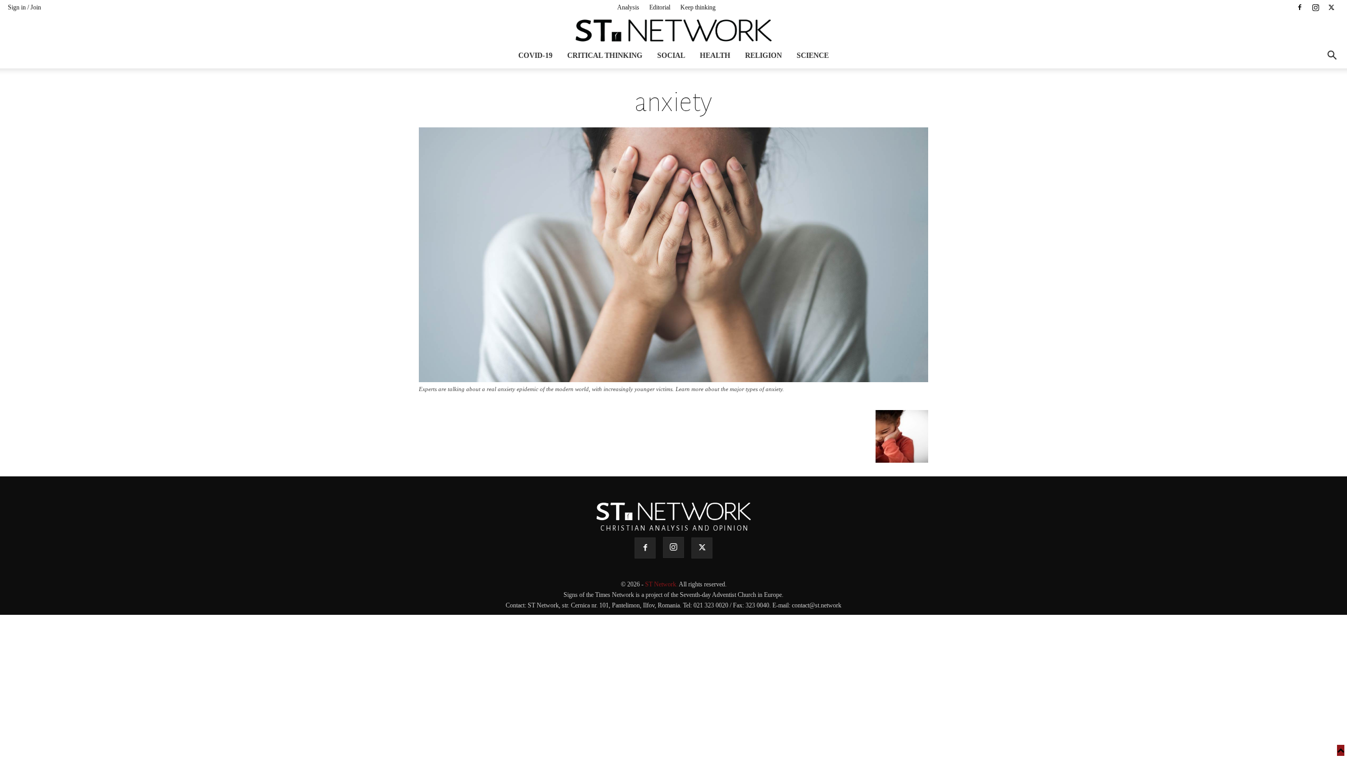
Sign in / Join (24, 7)
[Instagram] (1315, 7)
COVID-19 (535, 55)
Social (671, 55)
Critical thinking (604, 55)
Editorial (659, 7)
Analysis (628, 7)
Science (813, 55)
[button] (1331, 57)
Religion (763, 55)
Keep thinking (698, 7)
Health (715, 55)
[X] (1331, 7)
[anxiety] (673, 379)
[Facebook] (1300, 7)
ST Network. (662, 584)
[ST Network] (673, 30)
